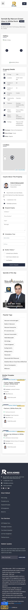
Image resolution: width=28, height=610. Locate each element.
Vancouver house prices (10, 327)
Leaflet (16, 169)
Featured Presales (5, 504)
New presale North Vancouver (11, 358)
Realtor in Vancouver (9, 324)
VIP (24, 3)
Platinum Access (5, 537)
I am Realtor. (9, 260)
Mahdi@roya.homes (12, 203)
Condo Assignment (9, 344)
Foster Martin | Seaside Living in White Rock (12, 383)
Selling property (8, 351)
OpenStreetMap (22, 169)
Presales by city (5, 501)
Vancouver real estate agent (11, 320)
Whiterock (7, 368)
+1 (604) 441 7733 (11, 199)
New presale (7, 354)
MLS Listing (4, 497)
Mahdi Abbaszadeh (9, 337)
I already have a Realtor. (12, 253)
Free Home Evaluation (6, 530)
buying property (8, 348)
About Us (3, 511)
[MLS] (4, 607)
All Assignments (5, 508)
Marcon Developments (10, 365)
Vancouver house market (10, 334)
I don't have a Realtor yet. (12, 257)
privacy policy (17, 603)
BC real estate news (9, 330)
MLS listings (7, 341)
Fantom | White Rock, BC (12, 408)
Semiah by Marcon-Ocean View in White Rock (15, 361)
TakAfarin (9, 607)
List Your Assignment (6, 533)
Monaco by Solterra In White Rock (14, 435)
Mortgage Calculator (6, 526)
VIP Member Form (5, 523)
